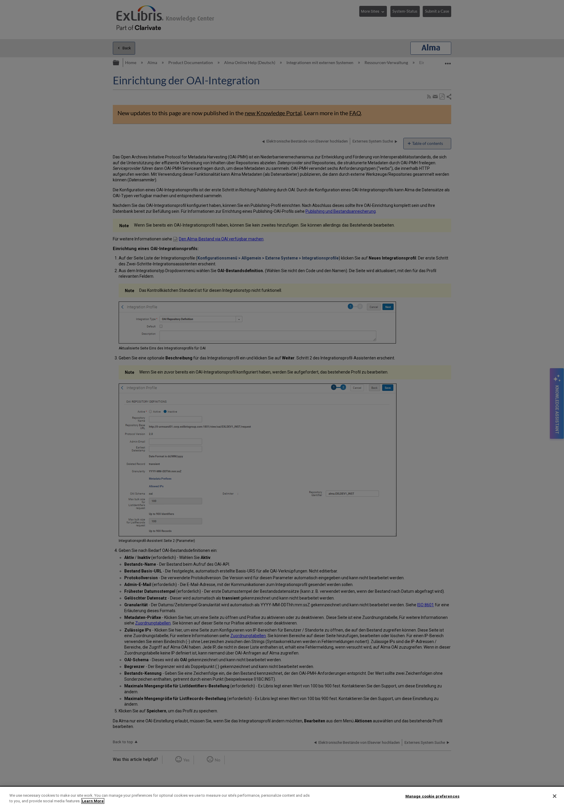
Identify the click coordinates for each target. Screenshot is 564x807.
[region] (282, 797)
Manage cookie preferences (432, 796)
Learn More (93, 801)
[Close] (554, 796)
